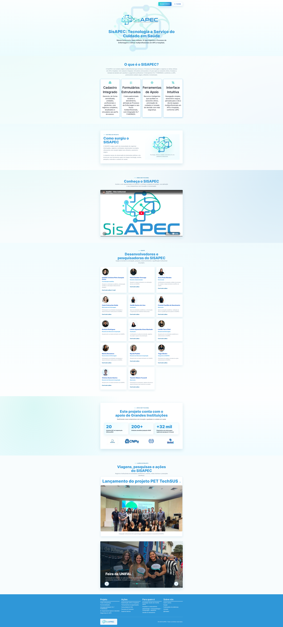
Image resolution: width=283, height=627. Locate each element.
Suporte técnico (126, 611)
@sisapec (166, 611)
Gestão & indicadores (148, 612)
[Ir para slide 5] (140, 583)
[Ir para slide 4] (137, 583)
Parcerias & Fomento (127, 609)
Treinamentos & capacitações (130, 605)
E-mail (114, 290)
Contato (178, 4)
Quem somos (167, 602)
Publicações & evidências (170, 607)
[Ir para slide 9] (146, 583)
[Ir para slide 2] (134, 583)
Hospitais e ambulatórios (149, 606)
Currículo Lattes (106, 290)
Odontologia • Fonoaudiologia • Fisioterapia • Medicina (151, 609)
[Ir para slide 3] (136, 583)
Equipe (165, 605)
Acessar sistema (165, 4)
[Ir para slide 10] (148, 583)
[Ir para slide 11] (149, 583)
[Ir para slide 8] (145, 583)
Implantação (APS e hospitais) (130, 602)
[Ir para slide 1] (133, 583)
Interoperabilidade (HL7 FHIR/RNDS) (107, 607)
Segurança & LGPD (106, 613)
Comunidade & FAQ (127, 607)
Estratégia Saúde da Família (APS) (150, 603)
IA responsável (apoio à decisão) (110, 611)
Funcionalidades (105, 605)
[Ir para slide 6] (142, 583)
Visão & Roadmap (105, 602)
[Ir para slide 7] (143, 583)
